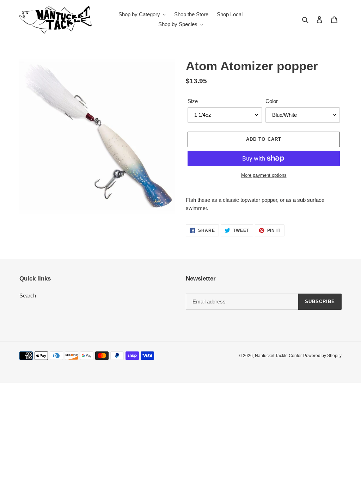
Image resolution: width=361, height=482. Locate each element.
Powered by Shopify (322, 355)
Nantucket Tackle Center (278, 355)
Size (193, 101)
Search (27, 296)
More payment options (264, 175)
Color (271, 101)
